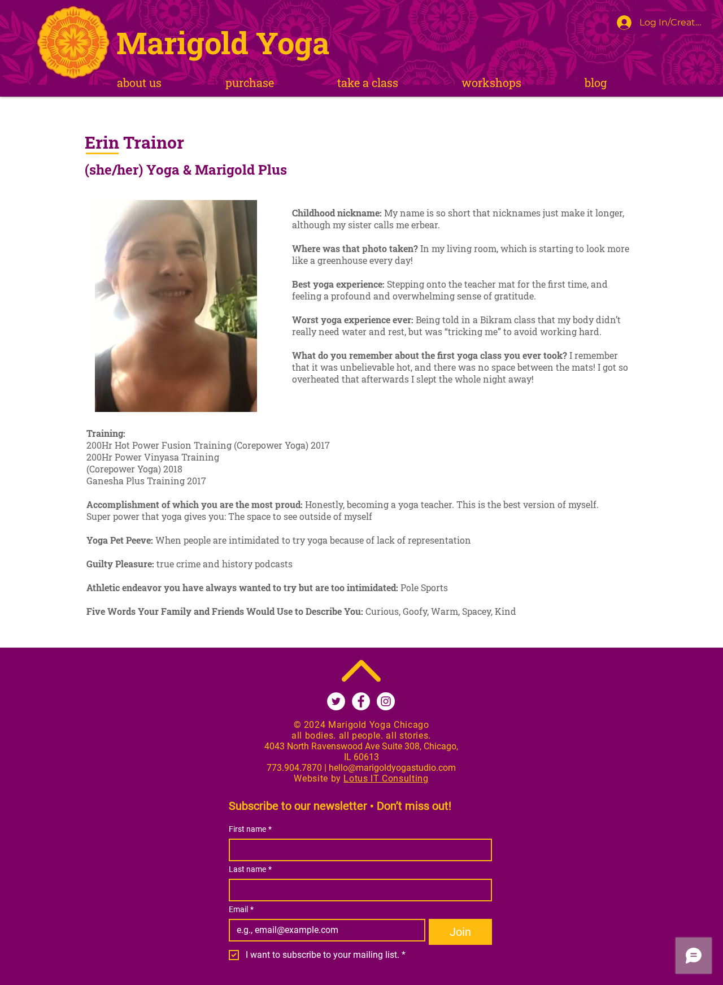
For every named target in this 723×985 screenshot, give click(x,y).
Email (241, 909)
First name (250, 829)
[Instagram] (386, 701)
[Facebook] (361, 701)
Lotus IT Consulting (385, 778)
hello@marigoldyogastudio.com (392, 767)
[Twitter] (336, 701)
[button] (368, 82)
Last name (250, 869)
